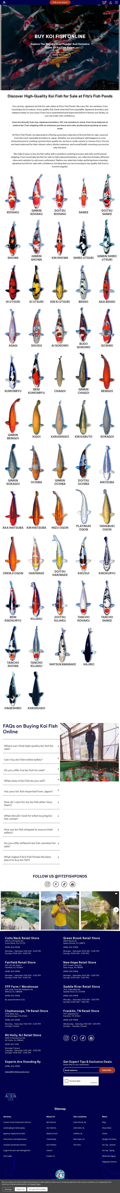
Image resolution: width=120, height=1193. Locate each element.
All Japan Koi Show (109, 1139)
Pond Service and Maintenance (15, 1139)
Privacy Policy (35, 1184)
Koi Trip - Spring (108, 1150)
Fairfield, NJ (77, 1133)
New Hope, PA (78, 1139)
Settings (8, 1189)
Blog (104, 1122)
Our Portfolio (51, 1145)
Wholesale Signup (109, 1156)
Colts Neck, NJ (78, 1128)
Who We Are (51, 1122)
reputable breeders (38, 138)
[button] (20, 910)
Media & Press (52, 1133)
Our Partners (51, 1128)
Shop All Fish (60, 55)
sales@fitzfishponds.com (17, 1072)
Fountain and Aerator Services (14, 1145)
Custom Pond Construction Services (17, 1122)
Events (104, 1133)
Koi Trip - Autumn (109, 1145)
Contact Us (50, 1156)
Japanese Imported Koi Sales (14, 1133)
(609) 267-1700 (12, 1044)
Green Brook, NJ (79, 1122)
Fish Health (7, 1156)
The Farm (77, 1145)
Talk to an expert (60, 2)
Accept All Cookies (37, 1189)
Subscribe (106, 1070)
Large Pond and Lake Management (16, 1150)
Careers (49, 1150)
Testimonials (51, 1139)
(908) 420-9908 (12, 947)
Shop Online (106, 1128)
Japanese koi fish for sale (37, 106)
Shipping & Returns (109, 1162)
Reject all (20, 1189)
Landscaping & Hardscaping (13, 1128)
